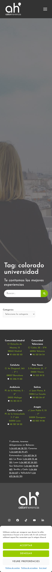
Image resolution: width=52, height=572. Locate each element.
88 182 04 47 (38, 398)
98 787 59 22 (16, 424)
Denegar (26, 553)
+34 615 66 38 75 (18, 448)
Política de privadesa (29, 568)
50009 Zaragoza (37, 417)
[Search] (44, 293)
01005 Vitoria (37, 372)
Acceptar (26, 546)
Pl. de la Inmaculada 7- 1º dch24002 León (15, 417)
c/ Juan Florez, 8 (37, 391)
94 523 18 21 (38, 375)
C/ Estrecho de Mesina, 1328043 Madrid (15, 347)
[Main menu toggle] (45, 9)
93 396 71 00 (16, 379)
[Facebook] (17, 520)
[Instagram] (9, 520)
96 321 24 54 (38, 355)
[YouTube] (34, 520)
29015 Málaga (15, 398)
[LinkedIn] (42, 520)
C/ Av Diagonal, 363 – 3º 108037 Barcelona (15, 372)
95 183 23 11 (16, 401)
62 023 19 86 (38, 421)
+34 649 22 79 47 (18, 452)
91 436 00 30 (16, 355)
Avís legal (43, 568)
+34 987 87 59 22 (28, 463)
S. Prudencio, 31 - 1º (37, 368)
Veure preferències (26, 561)
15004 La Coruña (37, 394)
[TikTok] (26, 520)
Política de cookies (12, 568)
